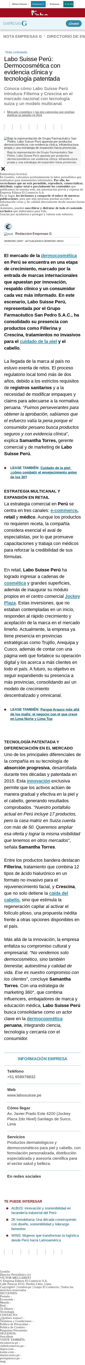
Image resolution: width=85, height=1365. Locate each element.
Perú (3, 1305)
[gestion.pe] (42, 12)
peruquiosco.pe (10, 1358)
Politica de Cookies (12, 1327)
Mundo (4, 1302)
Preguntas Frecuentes (13, 1330)
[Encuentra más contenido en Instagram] (58, 126)
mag (3, 1361)
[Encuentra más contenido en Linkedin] (33, 126)
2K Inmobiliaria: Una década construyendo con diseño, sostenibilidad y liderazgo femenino (43, 1224)
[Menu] (6, 4)
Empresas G (38, 4)
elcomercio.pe (9, 1342)
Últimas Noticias (19, 4)
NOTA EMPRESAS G (22, 36)
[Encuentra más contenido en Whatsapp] (41, 126)
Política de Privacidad (14, 1324)
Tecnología (7, 1311)
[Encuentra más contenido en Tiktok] (49, 126)
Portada (5, 1296)
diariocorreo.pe (10, 1355)
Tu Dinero (6, 1308)
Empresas (54, 4)
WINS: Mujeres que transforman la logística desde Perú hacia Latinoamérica (45, 1238)
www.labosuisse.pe (24, 1095)
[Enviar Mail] (8, 233)
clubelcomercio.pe (12, 1345)
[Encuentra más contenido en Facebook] (16, 126)
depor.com (7, 1349)
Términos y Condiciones (16, 1321)
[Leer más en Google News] (8, 126)
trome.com (7, 1352)
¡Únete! (73, 23)
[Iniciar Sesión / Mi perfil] (78, 4)
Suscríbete (6, 1336)
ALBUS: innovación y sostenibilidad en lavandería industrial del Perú (41, 1210)
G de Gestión (71, 4)
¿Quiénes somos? (11, 1318)
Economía (6, 1299)
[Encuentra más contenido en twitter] (25, 126)
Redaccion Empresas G (33, 233)
